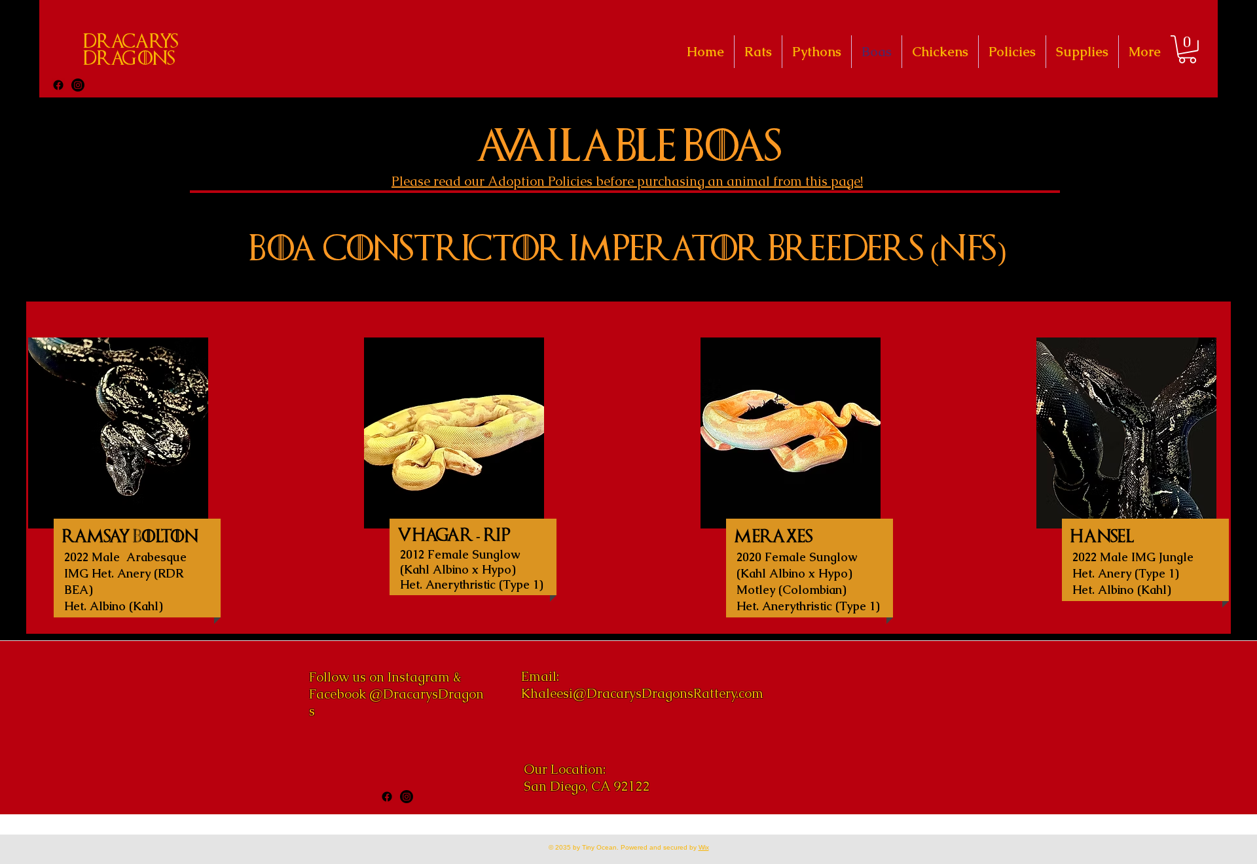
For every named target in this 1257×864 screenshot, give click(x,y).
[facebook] (58, 85)
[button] (1187, 49)
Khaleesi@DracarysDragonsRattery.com (642, 693)
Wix (704, 847)
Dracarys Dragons (131, 50)
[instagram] (77, 85)
